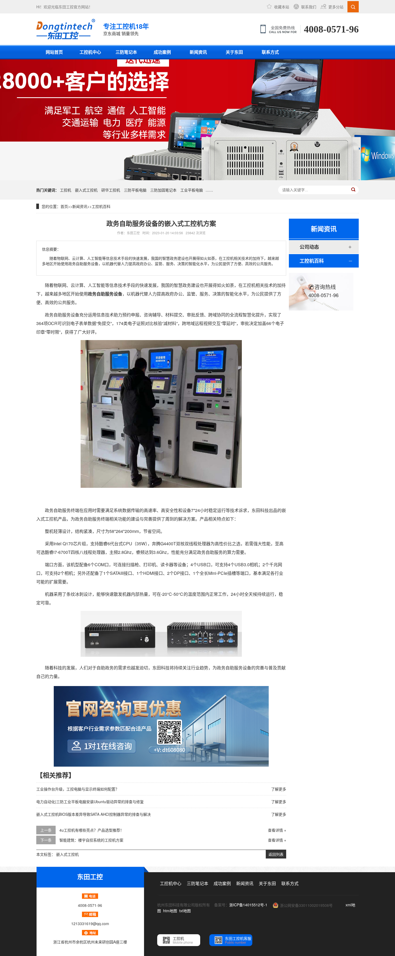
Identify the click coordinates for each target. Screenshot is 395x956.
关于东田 (234, 52)
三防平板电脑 (135, 190)
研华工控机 (110, 190)
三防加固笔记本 (163, 190)
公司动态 (309, 246)
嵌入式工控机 (86, 190)
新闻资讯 (198, 52)
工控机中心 (90, 52)
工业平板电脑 (191, 190)
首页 (64, 206)
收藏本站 (281, 6)
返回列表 (275, 854)
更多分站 (335, 6)
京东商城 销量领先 (126, 29)
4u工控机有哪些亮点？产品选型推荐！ (91, 830)
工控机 (65, 190)
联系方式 (270, 52)
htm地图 (170, 910)
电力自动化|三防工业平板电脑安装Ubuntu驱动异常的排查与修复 (90, 801)
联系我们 (308, 6)
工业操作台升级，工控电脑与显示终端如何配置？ (77, 789)
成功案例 (162, 52)
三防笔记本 (126, 52)
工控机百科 (101, 206)
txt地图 (185, 910)
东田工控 (66, 6)
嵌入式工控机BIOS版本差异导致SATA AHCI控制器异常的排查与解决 (93, 814)
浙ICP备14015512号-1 (248, 904)
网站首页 (54, 52)
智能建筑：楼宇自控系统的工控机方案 (91, 840)
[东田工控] (65, 29)
